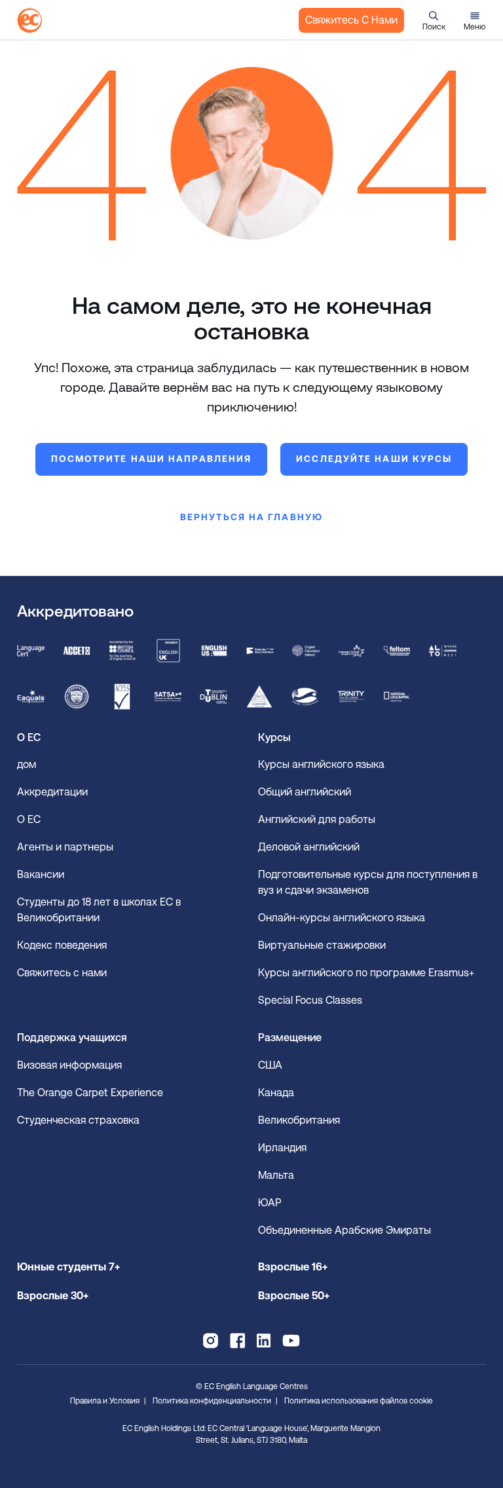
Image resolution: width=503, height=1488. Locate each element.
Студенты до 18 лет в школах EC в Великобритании (99, 910)
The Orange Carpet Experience (91, 1092)
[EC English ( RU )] (29, 20)
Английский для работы (316, 819)
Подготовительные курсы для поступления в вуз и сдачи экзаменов (367, 882)
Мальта (276, 1175)
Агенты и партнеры (65, 847)
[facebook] (237, 1340)
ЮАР (269, 1202)
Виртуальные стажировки (322, 945)
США (270, 1065)
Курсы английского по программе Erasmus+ (366, 972)
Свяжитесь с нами (351, 20)
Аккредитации (52, 792)
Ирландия (282, 1147)
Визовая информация (70, 1065)
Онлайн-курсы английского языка (341, 917)
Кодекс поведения (62, 945)
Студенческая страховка (78, 1120)
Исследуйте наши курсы (374, 458)
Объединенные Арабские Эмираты (344, 1230)
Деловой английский (309, 847)
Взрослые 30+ (52, 1295)
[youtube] (291, 1340)
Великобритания (299, 1120)
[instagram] (210, 1340)
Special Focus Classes (310, 1000)
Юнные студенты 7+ (68, 1267)
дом (26, 764)
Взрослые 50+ (293, 1295)
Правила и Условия (105, 1400)
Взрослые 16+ (292, 1267)
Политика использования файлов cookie (358, 1400)
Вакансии (40, 874)
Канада (276, 1092)
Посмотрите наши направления (151, 458)
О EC (29, 819)
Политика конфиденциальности (212, 1400)
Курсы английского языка (321, 764)
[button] (434, 20)
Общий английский (304, 792)
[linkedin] (263, 1340)
